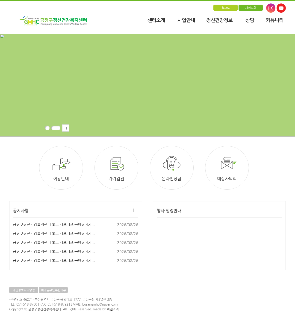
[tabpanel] (147, 85)
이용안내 (61, 178)
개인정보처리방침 (24, 290)
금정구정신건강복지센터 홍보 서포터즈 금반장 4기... (54, 224)
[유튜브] (281, 8)
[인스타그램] (270, 8)
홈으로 (225, 7)
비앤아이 (113, 309)
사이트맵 (250, 7)
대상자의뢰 (227, 178)
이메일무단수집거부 (53, 290)
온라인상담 (171, 178)
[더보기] (133, 210)
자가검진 (116, 178)
